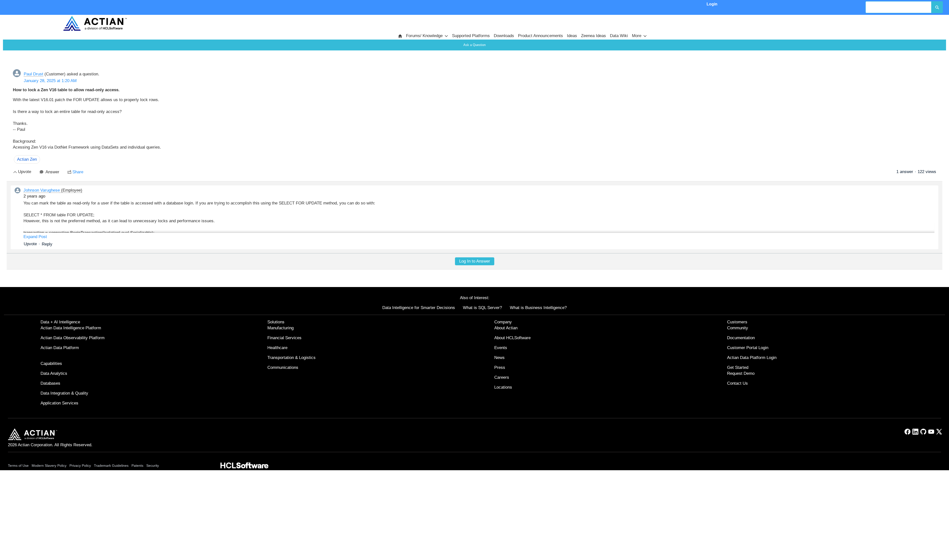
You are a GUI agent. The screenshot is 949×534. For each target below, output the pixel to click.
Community (737, 328)
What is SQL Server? (482, 307)
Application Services (59, 403)
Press (499, 367)
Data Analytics (54, 373)
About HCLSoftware (512, 337)
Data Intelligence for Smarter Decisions (418, 307)
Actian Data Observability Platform (73, 337)
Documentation (741, 337)
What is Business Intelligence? (538, 307)
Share (77, 172)
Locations (503, 387)
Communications (282, 367)
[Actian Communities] (95, 23)
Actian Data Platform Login (751, 357)
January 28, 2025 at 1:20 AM (50, 80)
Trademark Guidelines (111, 465)
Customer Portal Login (747, 347)
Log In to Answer (474, 261)
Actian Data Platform (60, 347)
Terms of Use (18, 465)
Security (152, 465)
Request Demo (741, 373)
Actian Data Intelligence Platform (71, 328)
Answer (52, 172)
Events (500, 347)
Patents (137, 465)
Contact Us (737, 383)
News (499, 357)
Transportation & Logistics (291, 357)
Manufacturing (280, 328)
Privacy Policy (80, 465)
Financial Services (284, 337)
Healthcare (277, 347)
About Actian (506, 328)
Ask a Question (474, 45)
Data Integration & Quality (64, 393)
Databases (50, 383)
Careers (501, 377)
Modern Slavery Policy (49, 465)
